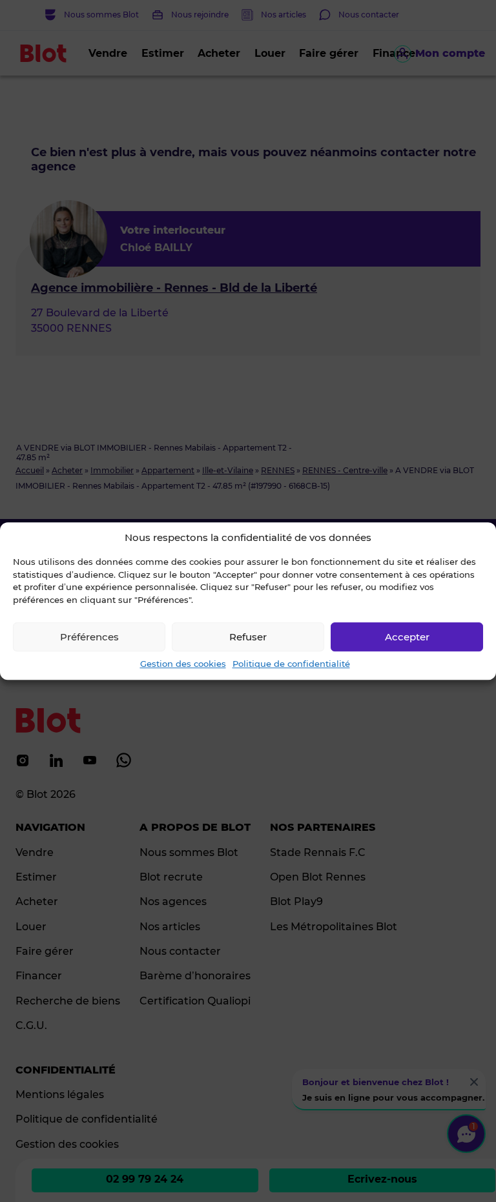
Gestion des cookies (183, 663)
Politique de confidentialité (291, 663)
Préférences (89, 637)
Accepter (407, 637)
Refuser (248, 637)
